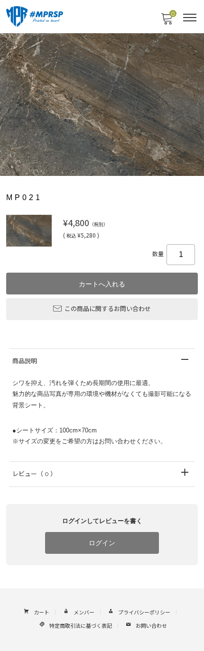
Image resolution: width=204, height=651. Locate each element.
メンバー (84, 613)
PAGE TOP (188, 623)
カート (41, 613)
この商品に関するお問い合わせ (108, 308)
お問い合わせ (151, 626)
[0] (166, 21)
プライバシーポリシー (144, 613)
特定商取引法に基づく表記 (80, 626)
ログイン (102, 543)
